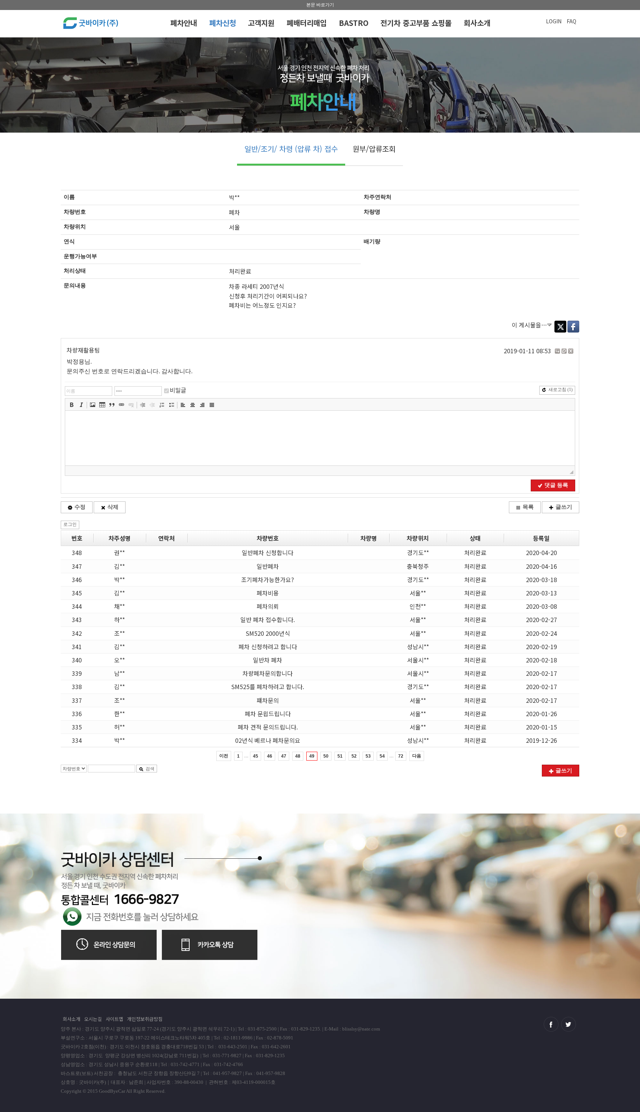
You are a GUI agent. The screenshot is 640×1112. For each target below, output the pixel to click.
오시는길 (93, 1018)
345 (77, 592)
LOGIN (553, 21)
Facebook (573, 327)
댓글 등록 (556, 485)
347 (77, 566)
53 (368, 756)
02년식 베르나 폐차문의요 (267, 740)
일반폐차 (268, 566)
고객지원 (261, 22)
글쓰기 (564, 507)
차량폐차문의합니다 (268, 673)
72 (400, 756)
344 (77, 606)
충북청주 (418, 566)
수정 (80, 507)
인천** (418, 606)
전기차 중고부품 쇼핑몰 (415, 22)
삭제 (113, 507)
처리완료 (475, 552)
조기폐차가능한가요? (267, 579)
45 (255, 756)
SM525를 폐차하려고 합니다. (267, 686)
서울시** (418, 659)
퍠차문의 (268, 700)
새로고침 (561, 389)
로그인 (70, 524)
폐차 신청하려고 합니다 (268, 646)
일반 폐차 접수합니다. (267, 619)
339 (77, 673)
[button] (71, 404)
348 (77, 552)
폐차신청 (222, 22)
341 (77, 646)
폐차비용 (268, 592)
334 (77, 740)
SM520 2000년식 (268, 633)
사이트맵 (114, 1018)
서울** (418, 592)
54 (382, 756)
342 (77, 633)
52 (354, 756)
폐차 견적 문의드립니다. (268, 726)
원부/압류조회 (374, 148)
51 (340, 756)
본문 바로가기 (320, 4)
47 (283, 756)
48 (297, 756)
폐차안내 (183, 22)
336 (77, 713)
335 (77, 726)
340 (77, 659)
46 (269, 756)
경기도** (418, 552)
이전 (223, 755)
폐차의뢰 (268, 606)
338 (77, 686)
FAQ (571, 21)
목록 (528, 507)
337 (77, 700)
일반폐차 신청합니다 (267, 552)
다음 (416, 755)
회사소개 (477, 22)
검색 (150, 768)
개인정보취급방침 (145, 1018)
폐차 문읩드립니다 (268, 713)
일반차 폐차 (267, 659)
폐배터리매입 (307, 22)
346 (77, 579)
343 (77, 619)
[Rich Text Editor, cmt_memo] (320, 438)
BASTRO (354, 22)
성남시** (418, 646)
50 (326, 756)
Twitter (560, 327)
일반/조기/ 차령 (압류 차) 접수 (291, 148)
